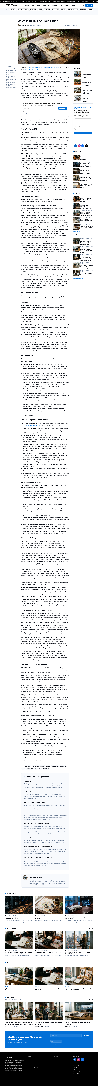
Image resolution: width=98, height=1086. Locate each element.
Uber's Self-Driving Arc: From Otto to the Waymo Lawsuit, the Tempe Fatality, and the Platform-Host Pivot (43, 1)
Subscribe (62, 108)
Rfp (61, 5)
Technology (33, 9)
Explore (27, 5)
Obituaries (30, 1073)
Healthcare (83, 9)
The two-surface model (11, 70)
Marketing (47, 9)
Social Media (55, 9)
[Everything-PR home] (15, 1057)
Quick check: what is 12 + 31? (29, 111)
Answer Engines (29, 768)
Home (6, 13)
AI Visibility (35, 69)
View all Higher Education (78, 278)
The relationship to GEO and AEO (11, 85)
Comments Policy (77, 1073)
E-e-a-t (48, 766)
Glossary (30, 1075)
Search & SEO (12, 13)
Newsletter (53, 1065)
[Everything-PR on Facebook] (82, 145)
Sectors (38, 5)
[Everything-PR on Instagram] (79, 145)
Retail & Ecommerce (73, 9)
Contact (73, 5)
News (32, 5)
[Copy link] (79, 25)
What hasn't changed (10, 82)
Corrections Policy (77, 1071)
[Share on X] (71, 25)
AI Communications (22, 9)
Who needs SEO (9, 74)
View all (90, 964)
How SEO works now (10, 72)
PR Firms (66, 5)
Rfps (29, 1071)
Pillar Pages (27, 766)
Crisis (40, 9)
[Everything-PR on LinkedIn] (75, 145)
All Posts (30, 1077)
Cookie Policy (90, 1083)
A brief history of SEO (10, 68)
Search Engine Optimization (38, 766)
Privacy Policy (83, 1083)
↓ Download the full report (83, 133)
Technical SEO (55, 766)
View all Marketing (76, 189)
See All (90, 928)
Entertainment (92, 9)
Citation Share (46, 768)
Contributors (53, 1061)
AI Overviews (63, 766)
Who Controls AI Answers (34, 1065)
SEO (36, 768)
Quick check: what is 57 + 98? (56, 1038)
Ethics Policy (76, 1069)
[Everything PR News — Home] (11, 5)
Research (54, 5)
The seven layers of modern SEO (11, 77)
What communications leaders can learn (11, 88)
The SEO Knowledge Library (34, 67)
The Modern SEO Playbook (51, 67)
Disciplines (46, 5)
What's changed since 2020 (11, 80)
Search (29, 1061)
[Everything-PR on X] (86, 145)
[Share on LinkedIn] (74, 25)
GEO (26, 69)
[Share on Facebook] (76, 25)
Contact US (89, 5)
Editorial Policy (76, 1067)
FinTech (63, 9)
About (51, 1059)
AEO (29, 69)
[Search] (83, 5)
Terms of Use (76, 1083)
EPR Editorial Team (9, 991)
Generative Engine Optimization (35, 1067)
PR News (13, 9)
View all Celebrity (76, 231)
